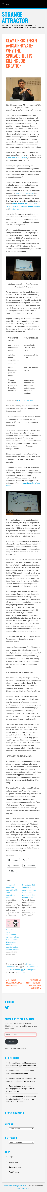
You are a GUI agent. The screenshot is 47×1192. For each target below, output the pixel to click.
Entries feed (13, 1162)
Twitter (7, 1008)
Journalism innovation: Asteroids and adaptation (14, 983)
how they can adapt (17, 209)
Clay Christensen (31, 967)
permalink (21, 972)
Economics (10, 967)
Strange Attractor (15, 17)
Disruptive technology (14, 970)
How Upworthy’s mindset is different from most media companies (33, 984)
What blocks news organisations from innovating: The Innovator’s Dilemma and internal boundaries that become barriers (12, 939)
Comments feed (15, 1167)
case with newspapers (24, 193)
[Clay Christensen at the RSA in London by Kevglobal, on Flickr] (23, 101)
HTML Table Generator (25, 400)
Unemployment (30, 970)
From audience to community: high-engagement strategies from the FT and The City (21, 1088)
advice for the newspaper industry (26, 206)
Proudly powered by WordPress (15, 1186)
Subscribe (11, 1042)
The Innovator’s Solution (17, 158)
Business (30, 964)
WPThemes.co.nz (23, 1188)
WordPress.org (15, 1172)
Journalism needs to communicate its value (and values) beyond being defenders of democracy (21, 1099)
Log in (11, 1157)
